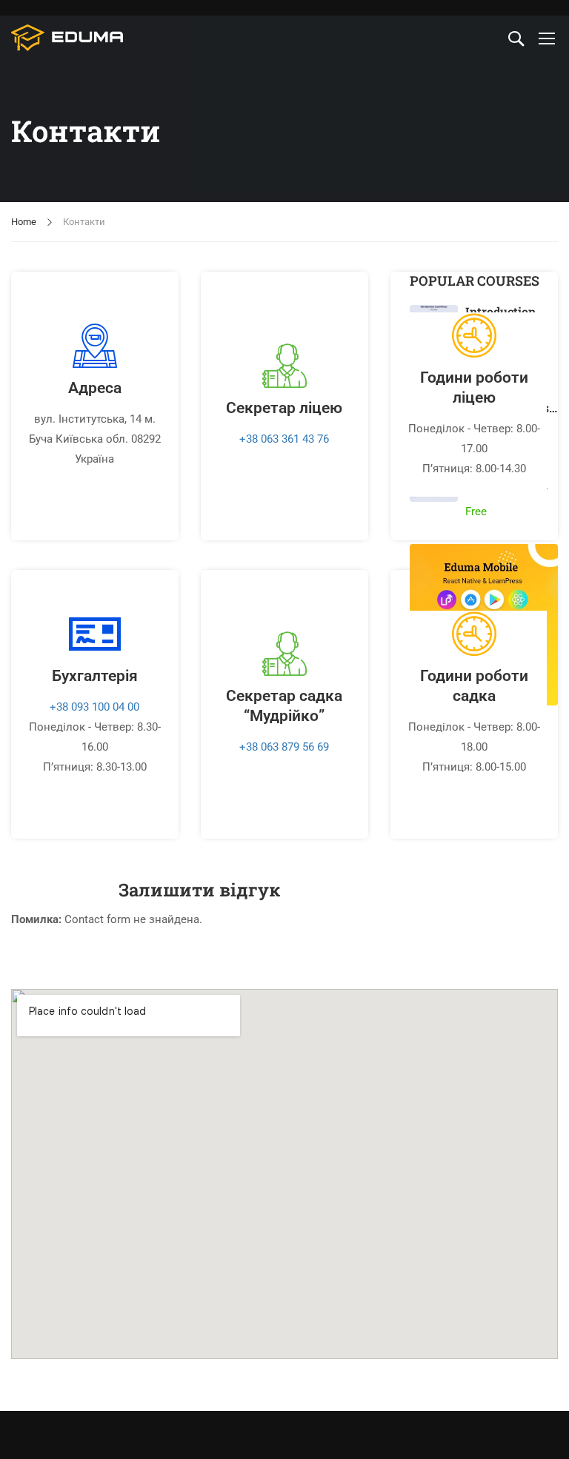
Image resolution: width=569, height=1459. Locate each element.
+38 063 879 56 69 (284, 747)
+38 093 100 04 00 (94, 707)
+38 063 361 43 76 (284, 439)
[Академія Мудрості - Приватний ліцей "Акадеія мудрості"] (67, 37)
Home (23, 221)
